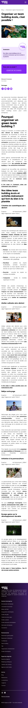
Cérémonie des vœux (6, 617)
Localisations (4, 680)
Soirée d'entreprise (6, 651)
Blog (2, 674)
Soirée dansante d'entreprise (8, 622)
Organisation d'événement (7, 648)
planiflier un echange (14, 70)
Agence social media (6, 667)
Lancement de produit (6, 606)
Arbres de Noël (4, 609)
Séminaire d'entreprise (6, 625)
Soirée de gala (5, 614)
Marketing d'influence (6, 661)
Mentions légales (5, 696)
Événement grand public (7, 635)
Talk (2, 646)
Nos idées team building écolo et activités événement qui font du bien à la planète (13, 55)
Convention (4, 627)
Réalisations (4, 677)
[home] (4, 2)
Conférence (4, 640)
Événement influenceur (6, 638)
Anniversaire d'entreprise (7, 604)
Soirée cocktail (5, 619)
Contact (3, 685)
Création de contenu (6, 664)
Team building (4, 643)
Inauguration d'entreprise (7, 611)
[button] (25, 2)
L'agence (3, 682)
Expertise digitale (5, 659)
